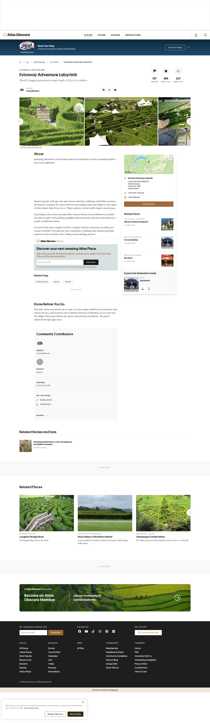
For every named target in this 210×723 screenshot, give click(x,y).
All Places (23, 648)
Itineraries (52, 656)
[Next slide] (190, 121)
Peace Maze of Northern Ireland (95, 537)
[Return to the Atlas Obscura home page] (17, 34)
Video (51, 664)
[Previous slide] (20, 121)
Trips (79, 643)
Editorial (53, 643)
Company (140, 643)
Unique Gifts (111, 664)
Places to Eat (25, 660)
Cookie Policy (141, 668)
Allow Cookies (75, 714)
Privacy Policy (81, 267)
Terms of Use (92, 267)
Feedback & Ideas (115, 652)
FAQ (137, 652)
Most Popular (25, 656)
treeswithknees (32, 91)
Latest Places (25, 652)
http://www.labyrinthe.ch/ (31, 147)
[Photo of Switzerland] (131, 284)
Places (22, 643)
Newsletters (54, 672)
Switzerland (145, 281)
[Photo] (167, 224)
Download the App (150, 633)
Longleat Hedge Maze (31, 537)
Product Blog (112, 660)
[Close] (83, 702)
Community (112, 643)
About (138, 648)
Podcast (52, 668)
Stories (51, 648)
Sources (40, 415)
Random (23, 664)
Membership (112, 648)
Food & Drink (54, 652)
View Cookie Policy (31, 708)
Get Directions (149, 204)
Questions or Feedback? (105, 690)
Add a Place (25, 672)
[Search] (205, 34)
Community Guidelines (116, 656)
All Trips (80, 648)
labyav (39, 372)
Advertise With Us (143, 656)
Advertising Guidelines (145, 660)
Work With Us (112, 668)
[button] (154, 71)
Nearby (23, 668)
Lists (50, 660)
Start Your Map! (175, 47)
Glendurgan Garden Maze (150, 537)
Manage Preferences (55, 714)
